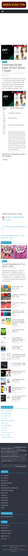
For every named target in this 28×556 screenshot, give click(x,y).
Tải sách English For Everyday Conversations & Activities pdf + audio (18, 339)
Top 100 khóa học (5, 432)
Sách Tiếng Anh (5, 475)
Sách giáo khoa (5, 505)
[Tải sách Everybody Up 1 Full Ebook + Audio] (14, 246)
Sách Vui (4, 62)
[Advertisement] (14, 28)
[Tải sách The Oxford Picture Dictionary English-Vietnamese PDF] (6, 395)
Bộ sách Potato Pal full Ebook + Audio (17, 287)
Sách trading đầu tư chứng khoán (9, 488)
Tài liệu (2, 430)
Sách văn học (4, 485)
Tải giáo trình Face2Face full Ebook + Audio (19, 295)
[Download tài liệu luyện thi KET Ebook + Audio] (6, 370)
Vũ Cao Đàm (4, 528)
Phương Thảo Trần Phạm (18, 73)
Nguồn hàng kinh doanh (7, 420)
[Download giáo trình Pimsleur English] (6, 345)
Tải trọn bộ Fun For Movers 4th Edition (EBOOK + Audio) (19, 389)
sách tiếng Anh (6, 75)
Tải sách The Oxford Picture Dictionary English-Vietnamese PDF (19, 397)
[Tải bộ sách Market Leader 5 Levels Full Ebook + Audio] (6, 362)
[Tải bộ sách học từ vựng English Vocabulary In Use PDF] (6, 310)
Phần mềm (3, 423)
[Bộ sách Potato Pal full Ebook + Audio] (6, 286)
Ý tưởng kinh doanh (6, 437)
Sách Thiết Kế (4, 478)
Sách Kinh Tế (4, 480)
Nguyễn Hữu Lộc (5, 536)
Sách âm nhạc (4, 493)
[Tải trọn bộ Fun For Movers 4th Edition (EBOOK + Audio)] (6, 387)
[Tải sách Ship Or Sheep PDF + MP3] (6, 302)
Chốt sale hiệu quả (5, 411)
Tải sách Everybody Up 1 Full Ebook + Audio (13, 265)
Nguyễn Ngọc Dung (6, 530)
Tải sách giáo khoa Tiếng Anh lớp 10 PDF (14, 228)
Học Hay (3, 418)
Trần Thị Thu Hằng (5, 533)
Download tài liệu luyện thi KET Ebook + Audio (18, 372)
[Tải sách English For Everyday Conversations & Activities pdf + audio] (6, 337)
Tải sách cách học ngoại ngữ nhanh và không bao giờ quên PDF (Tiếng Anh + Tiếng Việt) (18, 322)
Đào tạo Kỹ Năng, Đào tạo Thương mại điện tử (13, 450)
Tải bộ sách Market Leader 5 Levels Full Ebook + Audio (12, 237)
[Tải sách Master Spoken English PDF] (6, 329)
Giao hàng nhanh (5, 416)
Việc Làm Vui (4, 435)
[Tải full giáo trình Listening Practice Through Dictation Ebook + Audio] (6, 353)
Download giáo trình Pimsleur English (17, 347)
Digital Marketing (5, 413)
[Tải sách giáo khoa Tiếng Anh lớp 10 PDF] (6, 378)
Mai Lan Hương (5, 525)
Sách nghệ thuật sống (6, 483)
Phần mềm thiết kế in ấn (7, 516)
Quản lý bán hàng (5, 425)
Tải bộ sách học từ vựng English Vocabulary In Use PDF (18, 312)
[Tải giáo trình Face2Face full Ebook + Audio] (6, 294)
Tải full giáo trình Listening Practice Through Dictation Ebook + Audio (18, 356)
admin (14, 268)
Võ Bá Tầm (4, 538)
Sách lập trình (4, 498)
